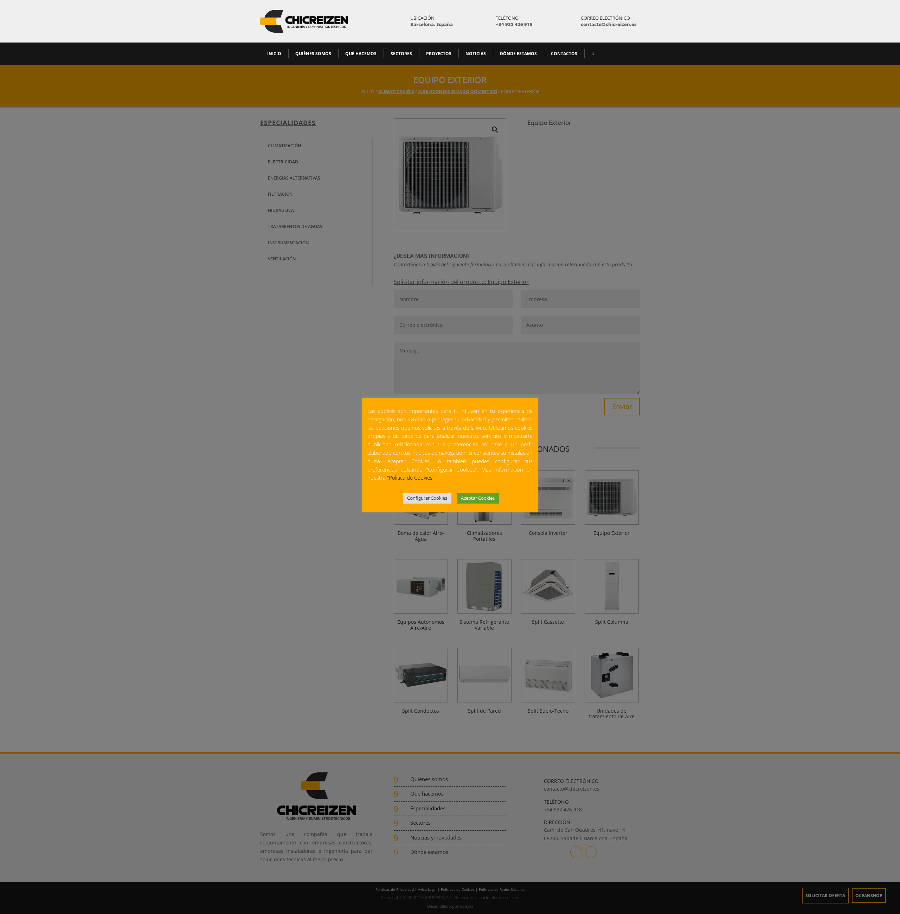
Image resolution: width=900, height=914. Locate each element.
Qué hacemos (361, 54)
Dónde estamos (518, 54)
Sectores (401, 54)
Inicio (274, 54)
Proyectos (438, 54)
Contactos (564, 54)
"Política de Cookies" (410, 477)
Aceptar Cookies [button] (478, 498)
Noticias (475, 54)
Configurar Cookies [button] (427, 498)
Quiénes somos (313, 54)
